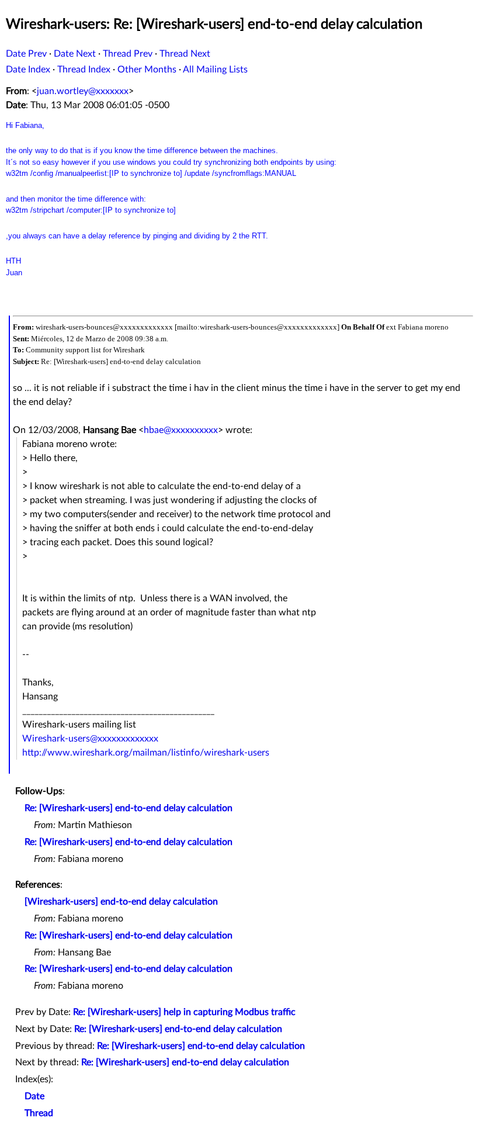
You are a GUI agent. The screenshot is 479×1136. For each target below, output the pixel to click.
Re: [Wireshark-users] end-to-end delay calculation (128, 808)
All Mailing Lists (215, 69)
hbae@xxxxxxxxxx (181, 430)
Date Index (28, 69)
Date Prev (26, 53)
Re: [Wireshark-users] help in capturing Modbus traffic (184, 1012)
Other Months (146, 69)
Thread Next (184, 53)
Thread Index (83, 69)
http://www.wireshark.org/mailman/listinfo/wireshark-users (145, 752)
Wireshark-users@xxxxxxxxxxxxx (90, 738)
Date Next (75, 53)
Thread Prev (127, 53)
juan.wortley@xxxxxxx (83, 91)
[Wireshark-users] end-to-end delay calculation (121, 901)
